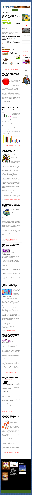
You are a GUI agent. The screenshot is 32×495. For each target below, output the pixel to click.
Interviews (11, 472)
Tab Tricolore (3, 454)
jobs (10, 240)
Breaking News (6, 68)
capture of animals (7, 330)
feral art (6, 453)
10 (22, 482)
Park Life (16, 68)
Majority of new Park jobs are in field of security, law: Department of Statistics (11, 205)
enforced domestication (11, 330)
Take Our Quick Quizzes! (13, 473)
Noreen (24, 50)
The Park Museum (25, 37)
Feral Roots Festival (17, 453)
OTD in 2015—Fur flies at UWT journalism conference (10, 151)
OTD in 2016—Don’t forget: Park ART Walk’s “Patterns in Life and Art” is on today (11, 16)
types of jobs (12, 240)
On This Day (14, 68)
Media (15, 199)
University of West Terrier (11, 220)
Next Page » (19, 457)
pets (14, 330)
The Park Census (25, 36)
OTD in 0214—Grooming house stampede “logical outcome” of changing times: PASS (10, 335)
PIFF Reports (24, 54)
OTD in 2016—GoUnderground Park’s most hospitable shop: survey (10, 377)
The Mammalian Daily (10, 7)
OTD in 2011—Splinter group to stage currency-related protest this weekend (10, 74)
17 (22, 483)
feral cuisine (8, 453)
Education (14, 199)
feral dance (11, 453)
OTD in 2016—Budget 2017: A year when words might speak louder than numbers (10, 109)
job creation (8, 240)
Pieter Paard (24, 53)
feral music (14, 453)
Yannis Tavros (24, 55)
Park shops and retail (10, 411)
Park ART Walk (12, 69)
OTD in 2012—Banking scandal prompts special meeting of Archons (10, 245)
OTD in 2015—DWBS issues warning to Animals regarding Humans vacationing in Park (10, 285)
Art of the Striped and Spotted (8, 69)
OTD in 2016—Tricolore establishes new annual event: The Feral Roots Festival (10, 416)
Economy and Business (10, 68)
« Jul (22, 488)
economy (6, 240)
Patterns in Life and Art (17, 69)
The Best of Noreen (12, 471)
